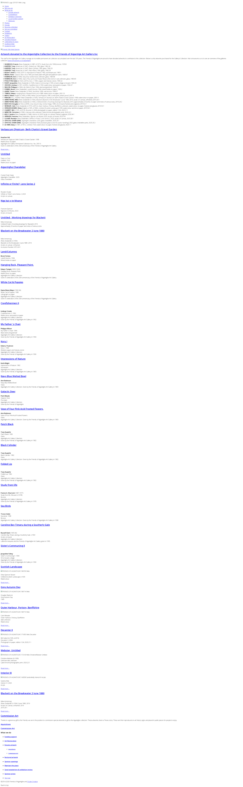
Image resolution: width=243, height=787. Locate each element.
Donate (7, 25)
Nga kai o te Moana (11, 200)
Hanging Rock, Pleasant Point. (17, 264)
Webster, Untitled (11, 650)
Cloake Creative (32, 782)
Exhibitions (8, 33)
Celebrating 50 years (11, 42)
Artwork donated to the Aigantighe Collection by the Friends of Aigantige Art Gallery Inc (49, 54)
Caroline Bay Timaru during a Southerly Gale (25, 524)
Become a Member (11, 27)
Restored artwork (11, 757)
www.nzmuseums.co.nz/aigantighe (19, 61)
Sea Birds (6, 505)
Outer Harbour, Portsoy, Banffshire (20, 607)
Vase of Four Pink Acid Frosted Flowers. (22, 408)
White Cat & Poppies (12, 282)
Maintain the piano (12, 766)
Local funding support (15, 19)
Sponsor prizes (10, 774)
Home (7, 6)
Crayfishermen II (10, 303)
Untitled (5, 153)
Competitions (12, 14)
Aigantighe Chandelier (13, 167)
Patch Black (7, 424)
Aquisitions (6, 724)
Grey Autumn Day (10, 587)
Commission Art (9, 715)
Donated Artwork (10, 40)
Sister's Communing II (13, 545)
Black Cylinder (8, 445)
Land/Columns (9, 251)
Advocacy (11, 21)
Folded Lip (6, 463)
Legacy (7, 35)
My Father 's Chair (11, 324)
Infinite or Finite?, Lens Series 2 (18, 183)
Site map (7, 778)
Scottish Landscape (11, 566)
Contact (7, 31)
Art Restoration (10, 37)
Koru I (4, 341)
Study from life (9, 484)
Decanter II (7, 630)
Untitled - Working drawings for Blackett (23, 217)
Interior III (6, 672)
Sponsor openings (11, 762)
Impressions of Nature (13, 358)
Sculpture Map (9, 44)
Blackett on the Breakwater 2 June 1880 (22, 230)
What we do (9, 10)
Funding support (11, 737)
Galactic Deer (8, 391)
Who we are (9, 8)
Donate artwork (13, 12)
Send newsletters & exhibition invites (19, 770)
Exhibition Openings (15, 17)
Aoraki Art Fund (10, 46)
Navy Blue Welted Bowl (13, 376)
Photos (7, 23)
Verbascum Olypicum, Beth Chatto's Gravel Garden (29, 129)
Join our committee (11, 29)
